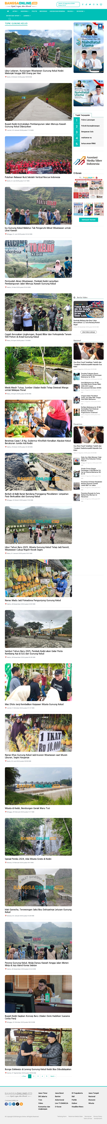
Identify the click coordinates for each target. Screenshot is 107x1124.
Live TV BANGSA (61, 1103)
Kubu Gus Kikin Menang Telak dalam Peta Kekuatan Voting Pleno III (91, 459)
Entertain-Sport (13, 16)
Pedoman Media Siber (76, 1116)
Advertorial (59, 1100)
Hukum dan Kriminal (57, 11)
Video (40, 1103)
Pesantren (78, 424)
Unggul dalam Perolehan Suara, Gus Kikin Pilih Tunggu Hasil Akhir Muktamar (91, 397)
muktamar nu (86, 137)
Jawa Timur (42, 1093)
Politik (34, 11)
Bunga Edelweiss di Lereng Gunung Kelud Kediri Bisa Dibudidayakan (38, 1069)
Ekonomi (80, 11)
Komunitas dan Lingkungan (44, 1108)
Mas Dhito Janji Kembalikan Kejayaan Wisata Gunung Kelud (34, 704)
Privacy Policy (98, 1116)
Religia (70, 11)
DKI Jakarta (42, 1096)
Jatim (14, 11)
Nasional (24, 11)
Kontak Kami (98, 1118)
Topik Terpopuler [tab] (82, 115)
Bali (73, 1096)
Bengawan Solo (87, 131)
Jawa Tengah (94, 1093)
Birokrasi (43, 11)
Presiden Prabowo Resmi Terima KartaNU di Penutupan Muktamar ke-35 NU (91, 375)
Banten (58, 1096)
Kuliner (74, 1103)
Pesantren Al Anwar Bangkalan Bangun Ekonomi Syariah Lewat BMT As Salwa (91, 483)
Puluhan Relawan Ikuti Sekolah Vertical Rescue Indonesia (32, 177)
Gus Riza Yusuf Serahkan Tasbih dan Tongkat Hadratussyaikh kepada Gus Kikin (88, 364)
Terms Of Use (88, 1118)
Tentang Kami (61, 1116)
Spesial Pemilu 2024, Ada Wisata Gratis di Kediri (28, 859)
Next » (53, 1076)
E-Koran (78, 173)
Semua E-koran (89, 220)
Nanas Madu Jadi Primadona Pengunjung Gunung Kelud (33, 600)
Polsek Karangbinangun (90, 126)
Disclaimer (88, 1116)
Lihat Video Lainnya (88, 332)
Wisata (91, 1103)
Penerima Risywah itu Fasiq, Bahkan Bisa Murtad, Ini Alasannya (90, 495)
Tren (40, 1100)
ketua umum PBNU (88, 143)
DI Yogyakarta (77, 1093)
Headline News (77, 1106)
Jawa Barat (59, 1093)
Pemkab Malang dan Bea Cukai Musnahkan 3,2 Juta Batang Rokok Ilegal (87, 322)
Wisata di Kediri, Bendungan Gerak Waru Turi (27, 808)
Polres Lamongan (88, 120)
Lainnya (26, 16)
